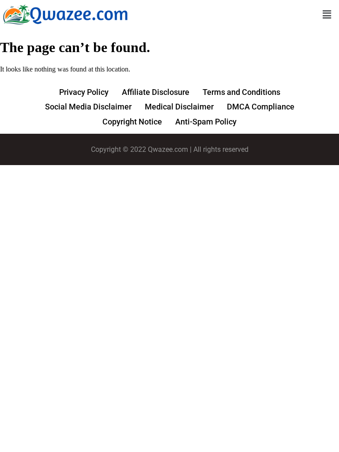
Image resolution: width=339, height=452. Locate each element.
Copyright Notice (132, 121)
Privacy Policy (84, 92)
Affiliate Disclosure (155, 92)
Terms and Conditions (241, 92)
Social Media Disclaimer (88, 106)
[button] (327, 15)
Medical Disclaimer (179, 106)
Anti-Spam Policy (206, 121)
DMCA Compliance (260, 106)
